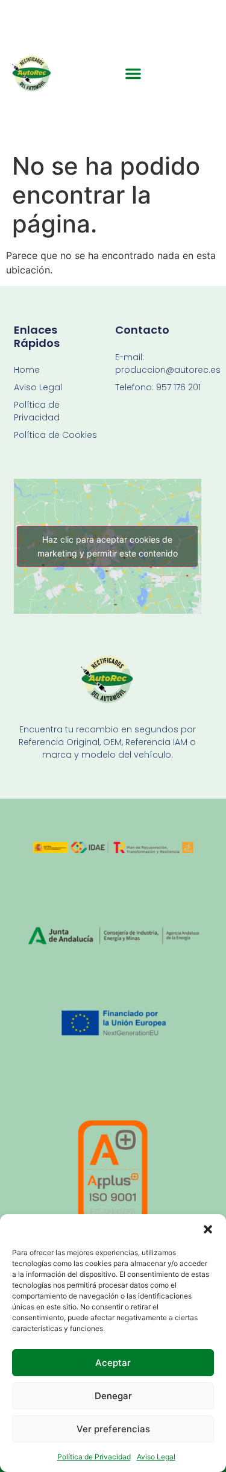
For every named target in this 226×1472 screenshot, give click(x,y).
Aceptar (113, 1362)
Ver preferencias (113, 1429)
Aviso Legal (156, 1456)
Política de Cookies (55, 435)
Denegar (113, 1396)
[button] (208, 1229)
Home (27, 370)
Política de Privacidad (94, 1456)
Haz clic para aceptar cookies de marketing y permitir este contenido (107, 546)
